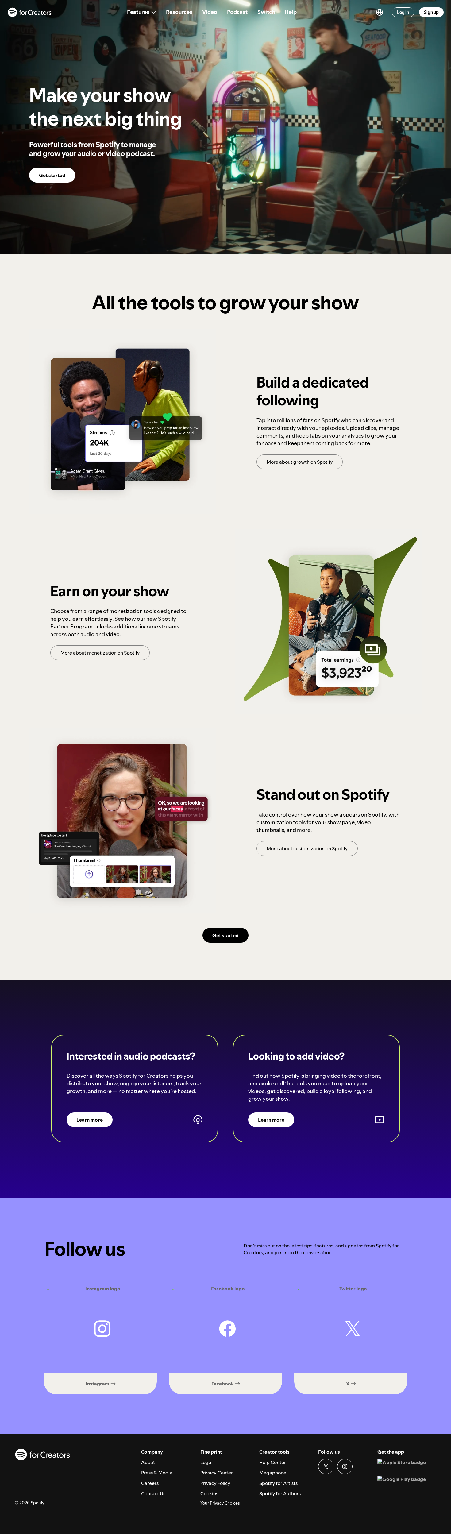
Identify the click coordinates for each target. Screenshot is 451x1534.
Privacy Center (216, 1472)
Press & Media (156, 1472)
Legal (206, 1462)
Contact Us (153, 1493)
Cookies (209, 1493)
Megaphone (272, 1472)
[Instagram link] (345, 1466)
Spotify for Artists (278, 1483)
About (148, 1462)
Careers (150, 1483)
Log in (403, 12)
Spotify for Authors (280, 1493)
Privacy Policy (215, 1483)
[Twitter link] (325, 1466)
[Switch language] (379, 12)
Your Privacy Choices (220, 1503)
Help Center (272, 1462)
